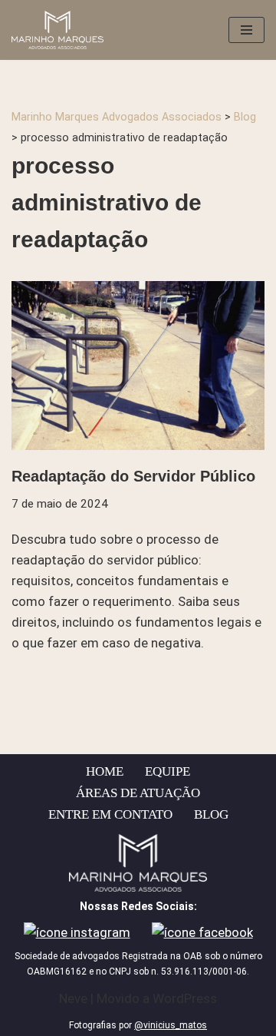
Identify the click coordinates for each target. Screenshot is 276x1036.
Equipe (167, 771)
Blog (211, 814)
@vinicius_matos (170, 1025)
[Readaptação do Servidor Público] (138, 365)
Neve (73, 998)
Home (104, 771)
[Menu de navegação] (246, 30)
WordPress (185, 998)
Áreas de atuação (138, 793)
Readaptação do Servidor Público (133, 476)
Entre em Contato (110, 814)
